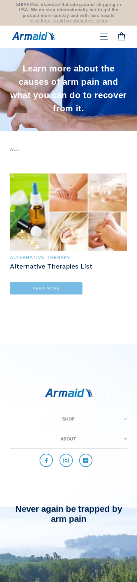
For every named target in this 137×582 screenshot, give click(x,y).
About (68, 438)
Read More (46, 288)
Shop (68, 418)
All (14, 149)
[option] (68, 13)
